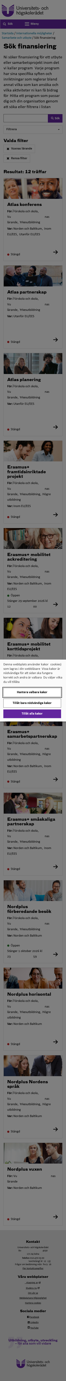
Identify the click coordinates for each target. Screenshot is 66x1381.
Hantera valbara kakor (32, 692)
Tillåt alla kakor (32, 713)
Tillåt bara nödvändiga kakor (32, 703)
